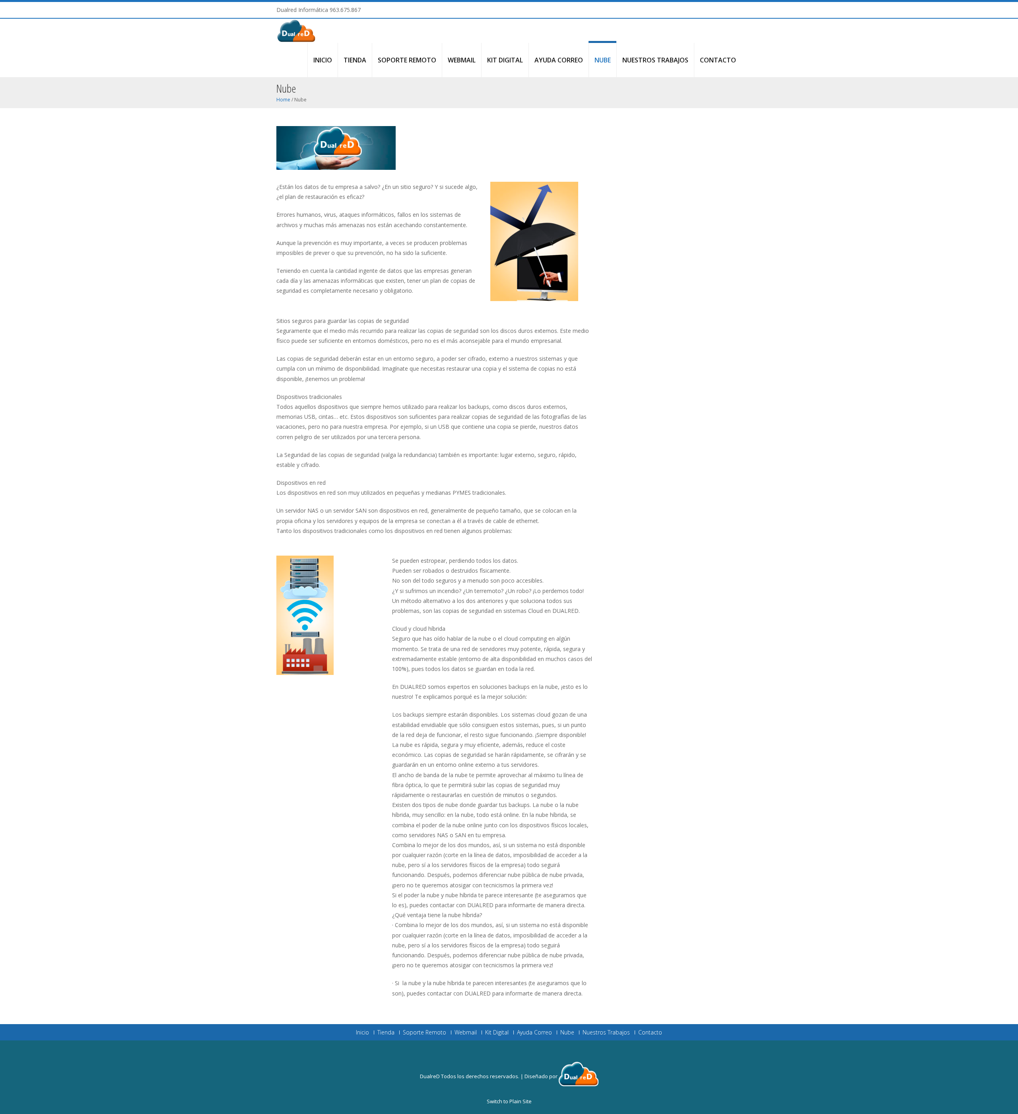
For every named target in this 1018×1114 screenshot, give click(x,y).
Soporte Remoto (407, 60)
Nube (602, 60)
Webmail (462, 60)
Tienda (355, 60)
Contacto (718, 60)
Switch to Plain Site (509, 1101)
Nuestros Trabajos (655, 60)
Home (283, 99)
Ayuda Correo (558, 60)
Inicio (322, 60)
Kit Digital (505, 60)
